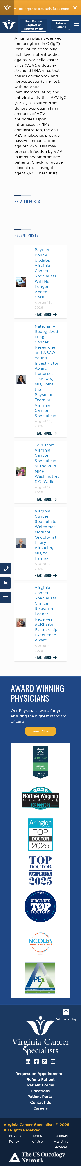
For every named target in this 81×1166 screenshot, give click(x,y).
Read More (43, 314)
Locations (40, 1090)
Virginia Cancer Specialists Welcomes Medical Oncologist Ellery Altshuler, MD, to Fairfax (45, 535)
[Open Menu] (5, 597)
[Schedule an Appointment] (5, 583)
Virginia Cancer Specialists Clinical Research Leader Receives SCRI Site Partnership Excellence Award (46, 614)
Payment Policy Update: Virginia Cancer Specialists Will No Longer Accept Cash (45, 273)
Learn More (40, 731)
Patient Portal (40, 1096)
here (62, 8)
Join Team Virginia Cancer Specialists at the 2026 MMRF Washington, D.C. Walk (47, 463)
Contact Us (40, 1102)
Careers (40, 1108)
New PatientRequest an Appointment (33, 25)
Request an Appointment (38, 1073)
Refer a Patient (60, 25)
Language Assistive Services (62, 1141)
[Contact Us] (5, 568)
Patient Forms (40, 1085)
